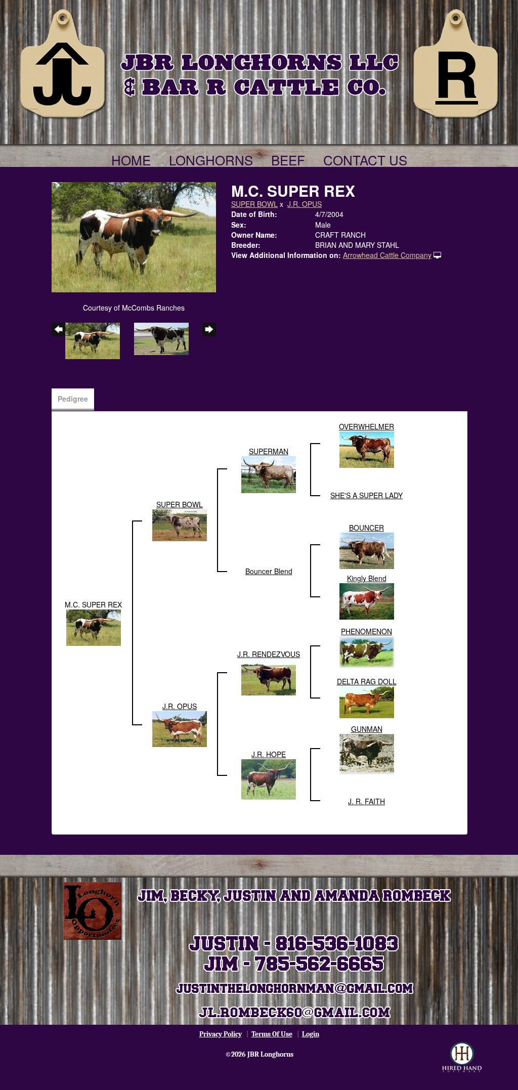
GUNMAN (366, 729)
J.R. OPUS (304, 204)
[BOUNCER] (366, 549)
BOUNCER (366, 527)
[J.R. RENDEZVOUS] (268, 676)
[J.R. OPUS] (179, 728)
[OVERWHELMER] (366, 448)
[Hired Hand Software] (462, 1057)
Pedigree (73, 399)
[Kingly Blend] (366, 600)
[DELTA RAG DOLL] (366, 701)
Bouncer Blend (268, 571)
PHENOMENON (366, 631)
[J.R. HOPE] (268, 778)
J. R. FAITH (366, 801)
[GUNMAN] (366, 753)
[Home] (259, 61)
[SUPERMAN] (268, 473)
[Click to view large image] (134, 236)
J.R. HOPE (268, 754)
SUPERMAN (268, 451)
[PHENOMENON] (366, 650)
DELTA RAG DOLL (367, 681)
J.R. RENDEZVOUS (268, 654)
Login (310, 1034)
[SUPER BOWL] (179, 524)
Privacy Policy (220, 1034)
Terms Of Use (271, 1034)
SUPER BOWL (254, 204)
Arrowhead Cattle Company (387, 255)
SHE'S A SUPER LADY (366, 495)
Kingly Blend (366, 578)
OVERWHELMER (366, 426)
